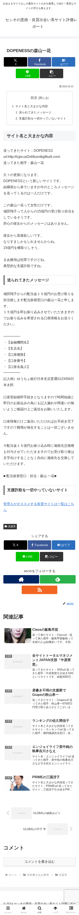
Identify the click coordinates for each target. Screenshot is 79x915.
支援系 (12, 526)
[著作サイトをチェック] (21, 579)
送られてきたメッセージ (35, 112)
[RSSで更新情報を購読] (40, 590)
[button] (51, 73)
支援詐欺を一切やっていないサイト (42, 118)
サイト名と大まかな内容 (31, 106)
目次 (34, 97)
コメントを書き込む (39, 861)
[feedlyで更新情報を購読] (58, 579)
